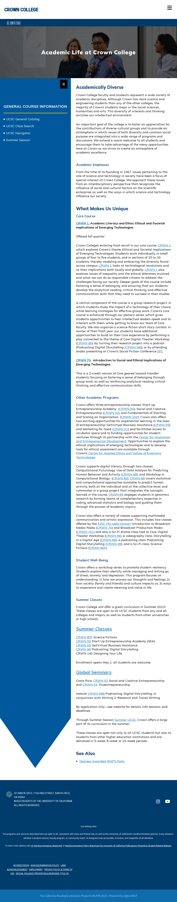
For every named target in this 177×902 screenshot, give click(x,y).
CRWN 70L (85, 532)
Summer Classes (94, 629)
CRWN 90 (126, 409)
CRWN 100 (129, 417)
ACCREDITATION (21, 865)
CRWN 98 (132, 347)
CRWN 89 (120, 478)
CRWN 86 (108, 540)
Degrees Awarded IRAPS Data (102, 761)
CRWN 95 (161, 425)
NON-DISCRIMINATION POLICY (45, 865)
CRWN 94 (90, 685)
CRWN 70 (104, 528)
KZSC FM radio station (114, 524)
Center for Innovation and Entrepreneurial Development (123, 439)
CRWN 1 (82, 223)
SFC (160, 351)
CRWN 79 (83, 360)
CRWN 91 (120, 429)
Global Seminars (93, 672)
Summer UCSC (125, 720)
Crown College (21, 10)
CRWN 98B (96, 694)
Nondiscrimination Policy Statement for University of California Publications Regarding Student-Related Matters (118, 846)
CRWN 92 (111, 413)
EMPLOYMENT (36, 869)
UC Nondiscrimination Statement (46, 846)
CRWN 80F (97, 548)
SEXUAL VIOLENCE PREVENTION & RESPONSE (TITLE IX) (42, 873)
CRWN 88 (129, 474)
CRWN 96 (84, 343)
